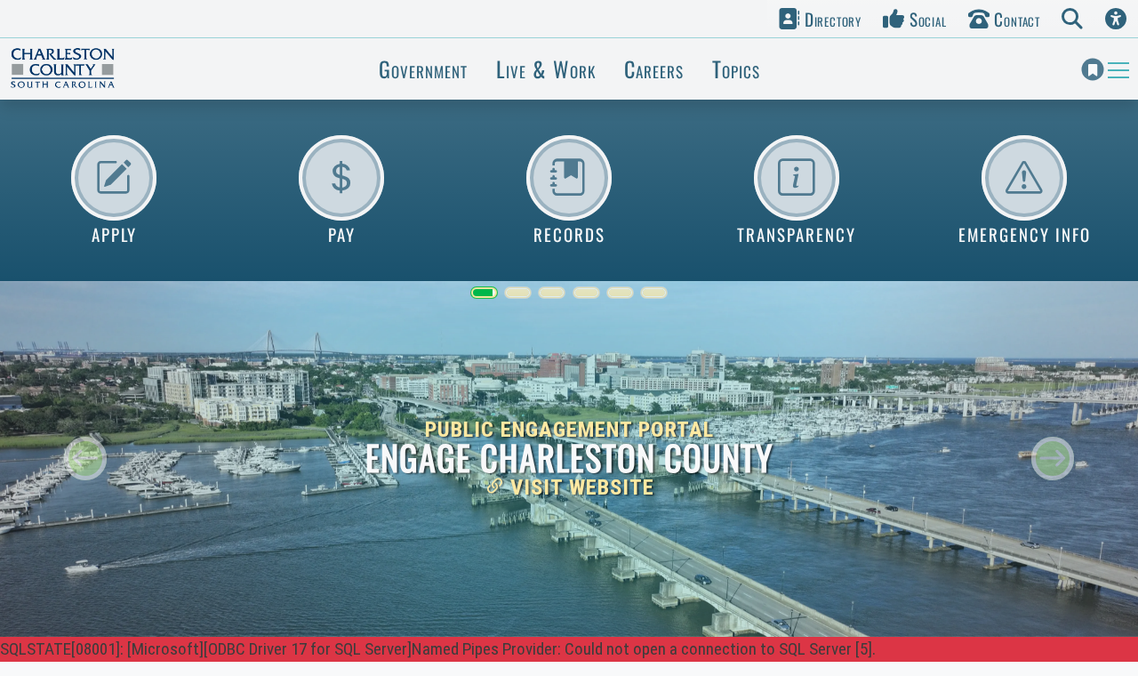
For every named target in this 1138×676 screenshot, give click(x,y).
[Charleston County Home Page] (62, 68)
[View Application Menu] (113, 178)
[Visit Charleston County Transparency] (796, 178)
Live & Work (546, 68)
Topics (736, 68)
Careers (654, 68)
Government (423, 68)
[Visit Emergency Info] (1024, 178)
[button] (819, 18)
